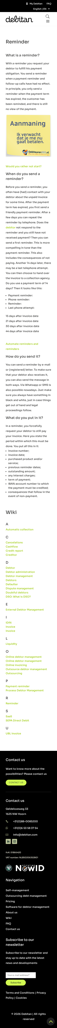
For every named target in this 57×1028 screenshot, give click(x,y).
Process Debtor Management (25, 690)
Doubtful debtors (17, 592)
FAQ (49, 3)
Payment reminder (18, 686)
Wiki (9, 918)
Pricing (10, 901)
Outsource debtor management (26, 669)
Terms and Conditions (20, 992)
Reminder (12, 703)
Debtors (11, 580)
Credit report (14, 550)
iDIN (9, 622)
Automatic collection (19, 529)
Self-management (17, 890)
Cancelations (14, 542)
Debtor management (19, 576)
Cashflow (12, 546)
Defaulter (12, 584)
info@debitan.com (25, 834)
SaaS (9, 716)
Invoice (10, 626)
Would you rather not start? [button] (23, 166)
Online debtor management (24, 657)
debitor (11, 227)
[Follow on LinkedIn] (8, 841)
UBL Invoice (13, 733)
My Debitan (36, 3)
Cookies (21, 997)
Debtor (10, 568)
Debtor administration (20, 572)
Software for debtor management (27, 907)
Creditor (11, 555)
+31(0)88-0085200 (25, 821)
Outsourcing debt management (26, 896)
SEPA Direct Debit (17, 720)
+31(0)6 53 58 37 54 (25, 828)
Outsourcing (14, 673)
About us (11, 912)
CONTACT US (16, 782)
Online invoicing (16, 665)
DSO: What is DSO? (18, 596)
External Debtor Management (25, 609)
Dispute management (20, 588)
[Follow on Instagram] (14, 841)
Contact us (13, 929)
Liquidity (11, 644)
